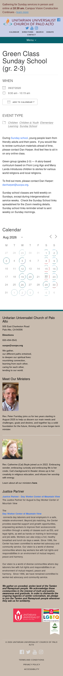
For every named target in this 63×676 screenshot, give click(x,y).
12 (22, 269)
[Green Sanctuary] (55, 628)
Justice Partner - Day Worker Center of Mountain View (31, 496)
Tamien (53, 585)
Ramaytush (13, 588)
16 (54, 269)
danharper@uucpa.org (15, 185)
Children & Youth (29, 122)
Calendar (14, 32)
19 (22, 277)
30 (54, 285)
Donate (50, 32)
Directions (27, 32)
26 (22, 285)
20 (30, 277)
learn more (22, 12)
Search (40, 32)
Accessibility (31, 669)
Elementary (46, 122)
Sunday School (28, 126)
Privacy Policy (31, 665)
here (34, 483)
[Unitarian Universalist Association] (27, 615)
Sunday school (19, 138)
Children (13, 122)
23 (54, 277)
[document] (31, 174)
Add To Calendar (22, 102)
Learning (13, 126)
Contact (31, 35)
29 (22, 253)
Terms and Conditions (31, 660)
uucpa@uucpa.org (12, 345)
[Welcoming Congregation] (52, 615)
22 (46, 276)
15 (46, 269)
